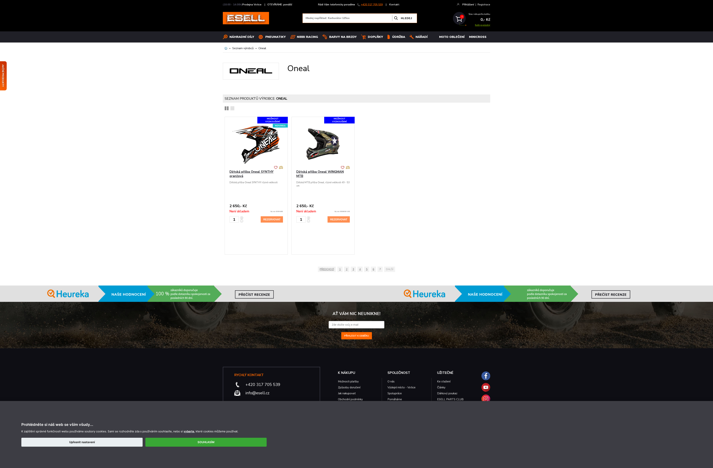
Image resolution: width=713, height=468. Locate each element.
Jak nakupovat (347, 393)
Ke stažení (443, 381)
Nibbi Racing (307, 37)
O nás (391, 381)
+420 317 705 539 (372, 4)
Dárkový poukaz (447, 393)
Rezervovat (272, 219)
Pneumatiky (275, 37)
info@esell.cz (257, 393)
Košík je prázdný (482, 25)
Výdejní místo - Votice (402, 387)
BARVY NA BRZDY (343, 37)
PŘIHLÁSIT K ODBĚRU (356, 335)
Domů (225, 48)
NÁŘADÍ (422, 37)
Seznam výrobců (243, 48)
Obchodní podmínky (350, 399)
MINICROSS (477, 37)
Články (441, 387)
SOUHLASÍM (206, 442)
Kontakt (394, 4)
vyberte (189, 431)
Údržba (398, 37)
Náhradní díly (241, 37)
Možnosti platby (348, 381)
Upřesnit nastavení (82, 442)
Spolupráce (395, 393)
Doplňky (375, 37)
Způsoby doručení (349, 387)
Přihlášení (468, 4)
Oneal (262, 48)
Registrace (484, 4)
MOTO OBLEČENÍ (452, 37)
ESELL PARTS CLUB (450, 399)
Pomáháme (395, 399)
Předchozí (327, 269)
